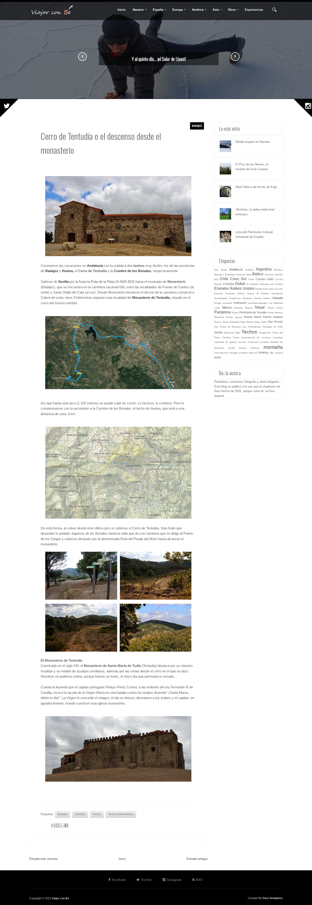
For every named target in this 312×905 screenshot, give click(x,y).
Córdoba (228, 283)
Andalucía (236, 269)
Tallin (237, 332)
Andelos (249, 269)
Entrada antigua (197, 859)
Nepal (260, 307)
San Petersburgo (251, 326)
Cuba (251, 279)
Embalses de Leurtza (271, 284)
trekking (263, 352)
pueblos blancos (248, 352)
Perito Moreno (275, 312)
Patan (235, 312)
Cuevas (260, 279)
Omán (279, 308)
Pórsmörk (234, 322)
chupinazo (253, 342)
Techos (97, 814)
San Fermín (275, 321)
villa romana (276, 352)
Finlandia (230, 293)
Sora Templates (272, 898)
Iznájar (217, 303)
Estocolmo (268, 289)
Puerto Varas (221, 322)
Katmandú (240, 302)
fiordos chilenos (249, 348)
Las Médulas (276, 303)
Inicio (122, 859)
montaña (80, 814)
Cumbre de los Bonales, (133, 271)
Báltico (257, 274)
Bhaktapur (230, 274)
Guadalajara (220, 298)
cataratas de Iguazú (225, 342)
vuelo (217, 357)
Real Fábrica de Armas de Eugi (256, 187)
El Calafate (252, 284)
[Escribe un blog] (57, 825)
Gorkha (265, 293)
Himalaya (247, 298)
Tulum (236, 337)
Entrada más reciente (43, 859)
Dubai (240, 284)
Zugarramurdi (248, 337)
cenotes (242, 342)
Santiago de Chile (272, 326)
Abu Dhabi (220, 269)
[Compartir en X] (62, 825)
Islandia (277, 298)
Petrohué (219, 317)
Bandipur (219, 274)
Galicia (240, 293)
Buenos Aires (244, 274)
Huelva (258, 298)
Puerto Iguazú (234, 317)
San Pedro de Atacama (227, 326)
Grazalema (277, 293)
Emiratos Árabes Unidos (234, 288)
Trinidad (226, 337)
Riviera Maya (253, 322)
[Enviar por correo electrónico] (53, 825)
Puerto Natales (273, 316)
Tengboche (265, 332)
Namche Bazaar (243, 308)
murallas (233, 352)
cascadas (278, 337)
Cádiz (270, 279)
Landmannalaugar (257, 303)
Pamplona (222, 312)
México (227, 307)
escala (231, 348)
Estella (258, 289)
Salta (264, 322)
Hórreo (266, 298)
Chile (224, 279)
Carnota (269, 274)
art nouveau (264, 337)
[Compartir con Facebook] (66, 825)
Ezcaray (218, 293)
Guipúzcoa (235, 298)
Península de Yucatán (253, 312)
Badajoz (51, 271)
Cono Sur (238, 279)
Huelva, (68, 271)
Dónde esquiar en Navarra (252, 141)
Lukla (217, 308)
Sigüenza (229, 332)
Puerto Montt (252, 316)
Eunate (279, 289)
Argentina (264, 269)
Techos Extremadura (121, 814)
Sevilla (63, 281)
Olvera (270, 308)
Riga (243, 322)
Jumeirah (227, 303)
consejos (264, 342)
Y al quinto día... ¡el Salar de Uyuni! (159, 58)
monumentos (221, 352)
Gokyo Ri (253, 293)
